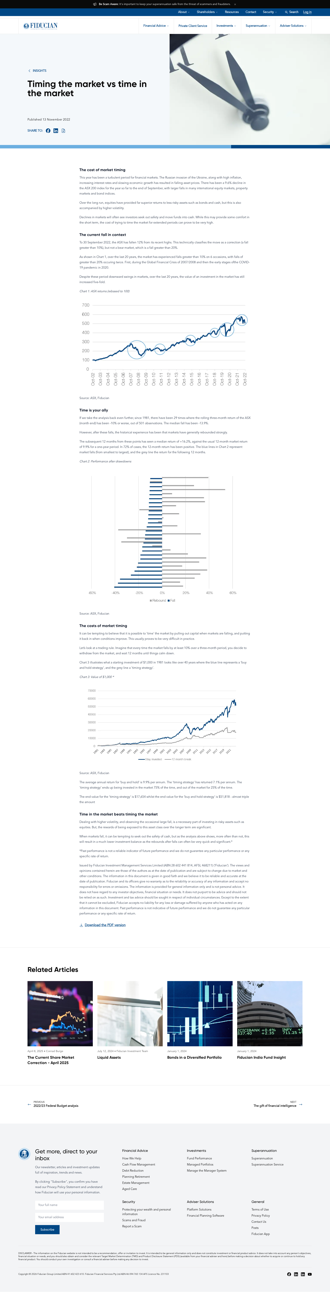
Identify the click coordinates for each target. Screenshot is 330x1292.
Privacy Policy (261, 1215)
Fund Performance (199, 1158)
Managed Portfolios (200, 1164)
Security (268, 12)
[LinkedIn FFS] (303, 1274)
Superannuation (256, 25)
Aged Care (129, 1189)
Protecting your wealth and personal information (146, 1212)
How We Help (131, 1158)
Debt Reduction (133, 1170)
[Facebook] (289, 1274)
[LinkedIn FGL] (296, 1274)
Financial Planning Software (205, 1215)
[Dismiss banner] (235, 4)
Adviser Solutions (291, 25)
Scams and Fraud (134, 1220)
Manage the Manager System (207, 1170)
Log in (307, 12)
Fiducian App (261, 1234)
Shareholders (206, 12)
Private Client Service (193, 26)
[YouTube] (310, 1274)
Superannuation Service (268, 1164)
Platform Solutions (199, 1209)
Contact (251, 12)
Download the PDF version (105, 925)
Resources (232, 12)
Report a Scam (132, 1226)
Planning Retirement (136, 1176)
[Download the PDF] (63, 130)
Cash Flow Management (138, 1164)
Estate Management (135, 1183)
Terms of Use (260, 1209)
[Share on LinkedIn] (55, 130)
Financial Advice (154, 25)
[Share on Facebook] (48, 130)
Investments (225, 25)
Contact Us (259, 1222)
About (182, 12)
